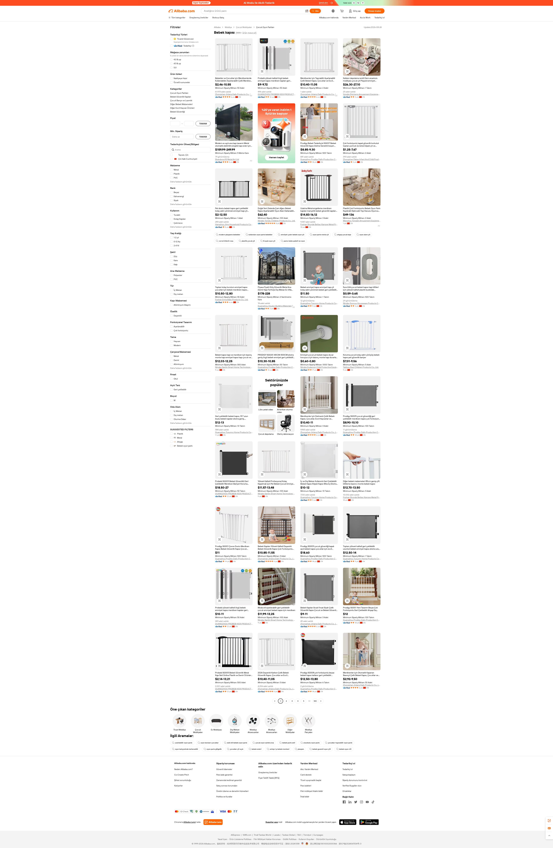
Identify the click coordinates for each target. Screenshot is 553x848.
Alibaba (217, 27)
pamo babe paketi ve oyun (294, 241)
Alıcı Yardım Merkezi (309, 769)
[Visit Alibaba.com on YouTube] (367, 802)
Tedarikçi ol (347, 769)
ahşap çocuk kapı (344, 235)
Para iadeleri (305, 786)
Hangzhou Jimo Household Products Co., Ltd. (234, 224)
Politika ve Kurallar (224, 796)
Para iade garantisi (224, 775)
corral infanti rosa (226, 241)
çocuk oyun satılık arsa (264, 743)
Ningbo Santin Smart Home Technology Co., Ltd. (234, 367)
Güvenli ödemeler (224, 769)
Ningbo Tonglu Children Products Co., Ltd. (276, 221)
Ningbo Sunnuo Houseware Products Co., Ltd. (361, 303)
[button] (306, 11)
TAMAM (203, 123)
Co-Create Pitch (181, 775)
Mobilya (228, 27)
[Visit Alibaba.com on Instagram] (361, 802)
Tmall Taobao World (262, 835)
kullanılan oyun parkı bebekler (260, 235)
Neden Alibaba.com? (183, 769)
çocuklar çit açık (236, 749)
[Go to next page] (320, 701)
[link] (549, 820)
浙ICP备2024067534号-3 (350, 844)
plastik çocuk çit (248, 241)
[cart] (342, 11)
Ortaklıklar (346, 791)
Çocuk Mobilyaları (244, 27)
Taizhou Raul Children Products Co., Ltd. (361, 367)
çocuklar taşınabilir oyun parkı (340, 743)
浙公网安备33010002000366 (323, 844)
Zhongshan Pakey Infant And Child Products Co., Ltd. (361, 159)
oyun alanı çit (364, 235)
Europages (318, 835)
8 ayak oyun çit (269, 241)
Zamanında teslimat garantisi (229, 780)
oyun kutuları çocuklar (210, 743)
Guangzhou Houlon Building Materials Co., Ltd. (276, 306)
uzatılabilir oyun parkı (183, 743)
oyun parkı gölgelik (214, 749)
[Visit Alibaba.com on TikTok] (373, 802)
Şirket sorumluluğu (182, 780)
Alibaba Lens (189, 822)
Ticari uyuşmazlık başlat (310, 780)
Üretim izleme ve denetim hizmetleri (232, 791)
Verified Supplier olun (351, 786)
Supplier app (272, 822)
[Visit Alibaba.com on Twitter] (355, 802)
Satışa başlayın (348, 775)
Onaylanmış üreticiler (267, 772)
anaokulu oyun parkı (311, 743)
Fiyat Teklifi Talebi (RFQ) (268, 778)
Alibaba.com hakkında (184, 763)
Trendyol (307, 835)
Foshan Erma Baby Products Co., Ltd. (231, 299)
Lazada (276, 835)
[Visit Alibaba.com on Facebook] (344, 802)
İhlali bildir (304, 796)
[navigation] (190, 364)
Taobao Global (288, 835)
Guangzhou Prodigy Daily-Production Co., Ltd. (319, 159)
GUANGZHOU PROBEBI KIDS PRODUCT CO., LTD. (276, 94)
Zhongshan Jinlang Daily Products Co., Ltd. (234, 94)
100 (315, 701)
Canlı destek (305, 775)
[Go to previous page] (274, 701)
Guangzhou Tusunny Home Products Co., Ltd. (319, 303)
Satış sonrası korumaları (226, 786)
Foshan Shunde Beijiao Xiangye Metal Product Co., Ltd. (319, 224)
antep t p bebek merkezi (279, 749)
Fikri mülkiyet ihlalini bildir (311, 791)
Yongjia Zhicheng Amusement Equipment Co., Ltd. (361, 94)
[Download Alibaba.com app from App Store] (347, 822)
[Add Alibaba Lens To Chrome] (213, 822)
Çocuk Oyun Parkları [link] (265, 27)
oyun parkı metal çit (321, 235)
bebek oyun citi (345, 749)
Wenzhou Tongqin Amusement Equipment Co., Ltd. (361, 221)
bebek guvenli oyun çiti (321, 749)
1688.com (247, 835)
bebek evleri (256, 749)
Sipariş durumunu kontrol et (354, 780)
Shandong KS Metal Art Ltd (227, 159)
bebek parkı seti (288, 743)
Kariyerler (178, 786)
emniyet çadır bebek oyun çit (292, 235)
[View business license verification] (302, 843)
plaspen (301, 749)
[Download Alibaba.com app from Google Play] (369, 822)
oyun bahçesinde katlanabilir (186, 749)
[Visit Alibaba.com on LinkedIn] (350, 802)
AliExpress (235, 835)
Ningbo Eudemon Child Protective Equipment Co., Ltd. (319, 367)
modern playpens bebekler (229, 235)
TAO (299, 835)
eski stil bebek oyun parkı (237, 743)
